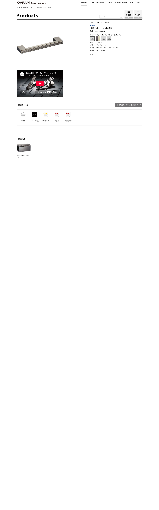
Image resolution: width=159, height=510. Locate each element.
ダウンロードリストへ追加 (100, 22)
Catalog (109, 2)
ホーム (18, 7)
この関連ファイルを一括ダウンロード (129, 105)
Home (92, 2)
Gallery (132, 2)
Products (84, 2)
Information (100, 2)
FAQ (138, 2)
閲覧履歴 (129, 13)
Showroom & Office (120, 2)
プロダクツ (26, 7)
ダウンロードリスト (138, 13)
